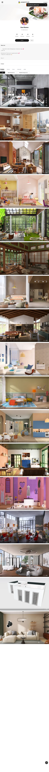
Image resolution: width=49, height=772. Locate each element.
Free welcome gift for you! (33, 4)
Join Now (45, 2)
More (2, 58)
